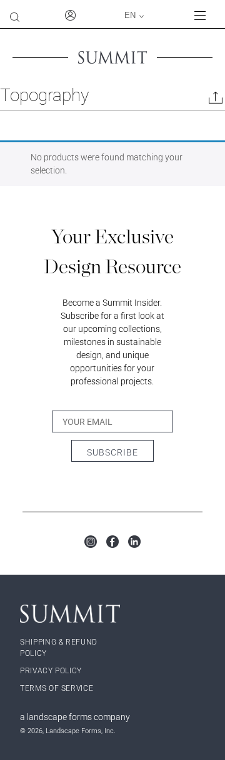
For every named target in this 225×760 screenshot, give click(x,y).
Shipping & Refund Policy (59, 648)
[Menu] (204, 15)
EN (130, 15)
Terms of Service (56, 688)
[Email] (215, 100)
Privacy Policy (51, 670)
